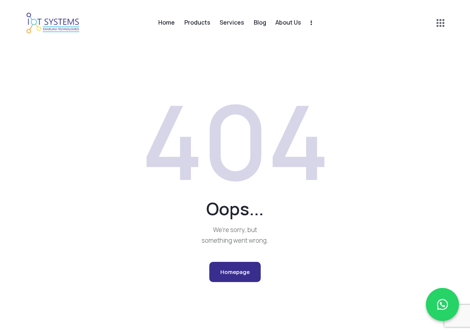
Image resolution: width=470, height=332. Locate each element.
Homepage (235, 272)
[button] (442, 304)
